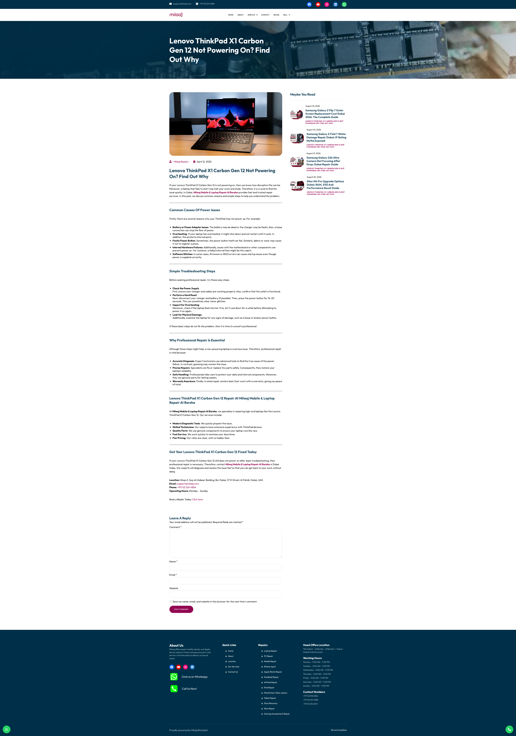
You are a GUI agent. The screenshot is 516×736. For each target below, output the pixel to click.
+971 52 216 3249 (310, 704)
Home (231, 15)
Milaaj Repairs (181, 161)
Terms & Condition (339, 730)
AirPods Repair (270, 682)
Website (173, 588)
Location (232, 661)
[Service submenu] (256, 14)
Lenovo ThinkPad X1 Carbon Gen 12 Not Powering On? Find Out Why (325, 122)
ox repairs (282, 693)
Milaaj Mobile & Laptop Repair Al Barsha (216, 192)
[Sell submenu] (288, 14)
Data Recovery (270, 703)
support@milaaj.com (182, 3)
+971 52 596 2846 (310, 696)
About (231, 656)
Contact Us (233, 672)
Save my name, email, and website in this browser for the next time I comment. (215, 601)
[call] (174, 688)
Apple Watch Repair (273, 672)
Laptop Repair (270, 651)
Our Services (233, 666)
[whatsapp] (173, 676)
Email (173, 574)
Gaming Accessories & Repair (277, 713)
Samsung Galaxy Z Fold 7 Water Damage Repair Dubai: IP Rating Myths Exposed (326, 137)
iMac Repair (269, 708)
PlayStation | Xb (271, 693)
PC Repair (268, 656)
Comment (175, 527)
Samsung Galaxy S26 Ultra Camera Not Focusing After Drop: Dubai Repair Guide (323, 161)
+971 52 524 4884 (207, 3)
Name (173, 561)
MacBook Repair (271, 677)
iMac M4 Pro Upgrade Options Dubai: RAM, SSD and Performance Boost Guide (325, 185)
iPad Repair (269, 687)
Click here (197, 499)
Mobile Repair (270, 661)
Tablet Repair (270, 698)
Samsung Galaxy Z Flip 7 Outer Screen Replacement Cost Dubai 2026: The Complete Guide (325, 114)
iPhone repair (270, 666)
